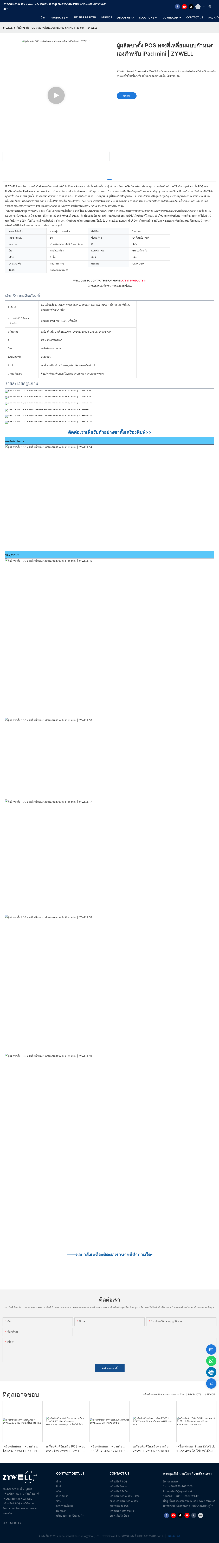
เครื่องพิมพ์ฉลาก (118, 1486)
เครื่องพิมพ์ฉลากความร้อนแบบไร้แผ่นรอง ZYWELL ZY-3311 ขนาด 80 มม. (109, 1449)
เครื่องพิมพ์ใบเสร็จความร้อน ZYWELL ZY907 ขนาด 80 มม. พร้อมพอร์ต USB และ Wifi (151, 1449)
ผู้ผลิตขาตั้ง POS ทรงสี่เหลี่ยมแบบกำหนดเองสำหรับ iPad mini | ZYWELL (57, 27)
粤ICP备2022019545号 (151, 1536)
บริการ (59, 1491)
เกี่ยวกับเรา (62, 1496)
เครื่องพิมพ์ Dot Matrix (122, 1510)
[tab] (109, 178)
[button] (218, 17)
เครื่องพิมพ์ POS (118, 1481)
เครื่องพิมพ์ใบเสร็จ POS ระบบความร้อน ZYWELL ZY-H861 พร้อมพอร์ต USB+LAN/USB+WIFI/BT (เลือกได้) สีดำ (66, 1449)
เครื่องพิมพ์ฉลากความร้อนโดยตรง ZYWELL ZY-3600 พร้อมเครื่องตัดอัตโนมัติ (21, 1449)
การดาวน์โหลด (64, 1505)
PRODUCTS (194, 1394)
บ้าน (58, 1481)
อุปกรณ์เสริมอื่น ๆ (119, 1515)
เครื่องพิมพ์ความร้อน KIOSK (125, 1496)
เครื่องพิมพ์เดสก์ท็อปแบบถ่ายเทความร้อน (164, 1394)
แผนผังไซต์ (173, 1536)
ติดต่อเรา (61, 1510)
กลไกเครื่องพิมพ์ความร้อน (124, 1501)
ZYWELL (7, 27)
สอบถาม (126, 96)
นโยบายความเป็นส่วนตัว (69, 1515)
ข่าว (58, 1501)
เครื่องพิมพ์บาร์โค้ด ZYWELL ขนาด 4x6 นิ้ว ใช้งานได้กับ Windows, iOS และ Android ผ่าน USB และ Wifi (195, 1449)
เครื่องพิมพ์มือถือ (119, 1491)
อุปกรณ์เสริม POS (120, 1505)
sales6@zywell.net (180, 1491)
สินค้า (59, 1486)
